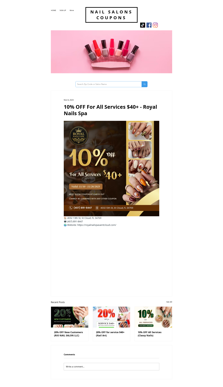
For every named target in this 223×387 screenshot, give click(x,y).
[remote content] (111, 256)
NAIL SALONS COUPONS (111, 15)
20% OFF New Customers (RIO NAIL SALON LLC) (68, 334)
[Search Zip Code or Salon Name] (144, 84)
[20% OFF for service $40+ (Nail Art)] (111, 317)
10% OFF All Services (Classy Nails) (149, 334)
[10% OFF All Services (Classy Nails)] (153, 317)
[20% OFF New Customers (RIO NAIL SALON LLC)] (69, 317)
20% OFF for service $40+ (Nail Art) (110, 334)
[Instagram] (155, 25)
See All (169, 302)
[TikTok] (142, 25)
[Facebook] (149, 25)
